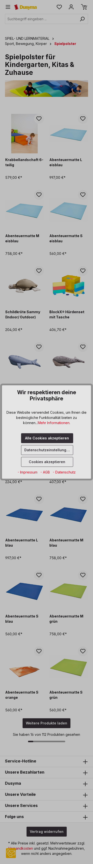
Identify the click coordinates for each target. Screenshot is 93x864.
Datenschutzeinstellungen (47, 450)
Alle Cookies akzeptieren (47, 438)
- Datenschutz (64, 472)
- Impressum (28, 472)
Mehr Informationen (53, 423)
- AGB (45, 472)
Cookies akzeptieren (47, 462)
